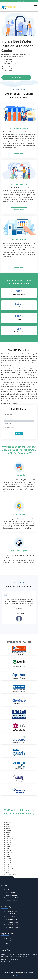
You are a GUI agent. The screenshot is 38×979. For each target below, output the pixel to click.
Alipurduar (8, 822)
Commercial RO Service (12, 897)
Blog (7, 943)
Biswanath (8, 850)
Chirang (8, 862)
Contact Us (9, 941)
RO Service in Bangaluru (12, 925)
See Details (18, 153)
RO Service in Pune (11, 919)
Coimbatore (9, 864)
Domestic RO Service (11, 900)
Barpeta (8, 842)
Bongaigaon (9, 852)
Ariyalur (7, 826)
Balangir (8, 830)
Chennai (8, 860)
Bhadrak (8, 844)
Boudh (7, 854)
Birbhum (8, 848)
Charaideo (8, 858)
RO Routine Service (11, 889)
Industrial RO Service (11, 895)
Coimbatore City (10, 866)
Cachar (7, 856)
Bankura (8, 836)
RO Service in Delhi (11, 911)
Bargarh (8, 840)
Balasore (8, 832)
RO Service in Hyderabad (13, 927)
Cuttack (7, 872)
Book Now (16, 77)
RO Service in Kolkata (12, 922)
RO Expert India (25, 975)
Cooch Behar (9, 868)
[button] (35, 6)
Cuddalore (8, 870)
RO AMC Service (10, 892)
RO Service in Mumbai (12, 914)
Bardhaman (9, 838)
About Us (8, 938)
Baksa (7, 828)
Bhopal (7, 846)
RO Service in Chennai (12, 916)
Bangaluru (8, 834)
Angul (7, 824)
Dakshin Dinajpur (10, 874)
